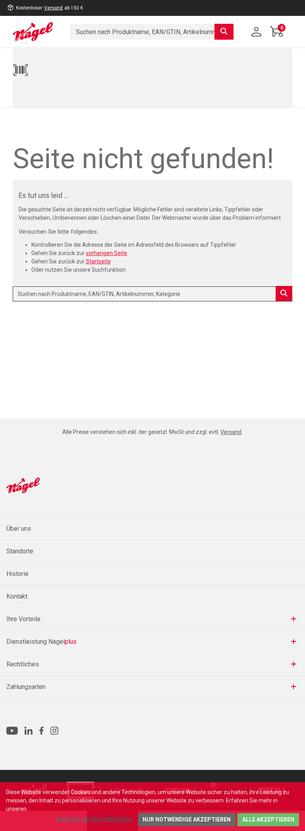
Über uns (18, 528)
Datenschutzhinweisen (56, 809)
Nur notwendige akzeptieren (187, 819)
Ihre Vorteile (23, 619)
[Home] (35, 31)
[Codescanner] (150, 70)
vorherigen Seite (106, 253)
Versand (53, 8)
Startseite (98, 261)
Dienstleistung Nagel (41, 641)
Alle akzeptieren (268, 819)
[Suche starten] (224, 32)
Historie (17, 574)
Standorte (19, 551)
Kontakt (16, 596)
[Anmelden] (256, 32)
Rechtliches (22, 664)
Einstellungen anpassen (93, 819)
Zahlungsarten (26, 687)
